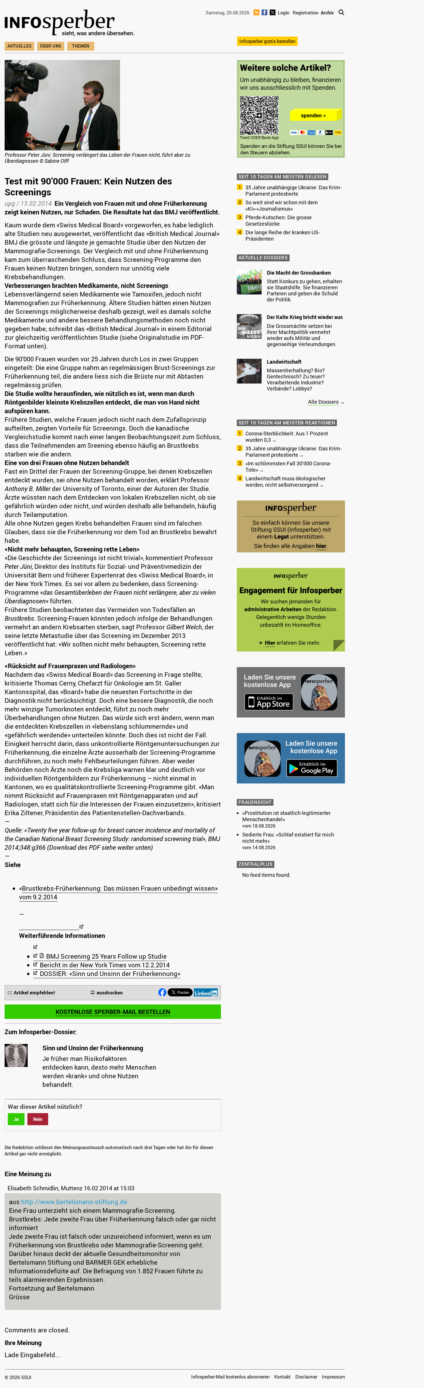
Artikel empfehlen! (34, 992)
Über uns (50, 46)
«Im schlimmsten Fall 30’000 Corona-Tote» (288, 466)
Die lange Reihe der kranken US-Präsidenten (282, 235)
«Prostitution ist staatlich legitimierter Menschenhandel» (286, 816)
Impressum (333, 1377)
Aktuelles (19, 46)
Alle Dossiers (323, 401)
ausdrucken (110, 992)
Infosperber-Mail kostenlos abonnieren (230, 1377)
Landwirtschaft (284, 361)
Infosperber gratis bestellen (267, 41)
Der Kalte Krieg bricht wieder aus (305, 317)
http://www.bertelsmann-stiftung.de (74, 1202)
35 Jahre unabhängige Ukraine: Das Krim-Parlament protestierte (293, 190)
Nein (37, 1119)
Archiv (327, 13)
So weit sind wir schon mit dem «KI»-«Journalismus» (281, 205)
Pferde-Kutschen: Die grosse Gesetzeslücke (278, 220)
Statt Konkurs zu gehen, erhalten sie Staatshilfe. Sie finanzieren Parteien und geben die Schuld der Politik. (304, 290)
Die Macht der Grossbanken (299, 272)
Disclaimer (306, 1377)
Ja (16, 1119)
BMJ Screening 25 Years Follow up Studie (106, 956)
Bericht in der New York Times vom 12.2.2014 (105, 965)
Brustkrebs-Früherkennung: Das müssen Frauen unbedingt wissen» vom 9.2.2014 (118, 892)
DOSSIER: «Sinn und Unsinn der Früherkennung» (110, 973)
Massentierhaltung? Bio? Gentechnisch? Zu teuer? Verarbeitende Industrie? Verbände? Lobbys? (296, 379)
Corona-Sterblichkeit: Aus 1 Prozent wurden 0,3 (286, 436)
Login (283, 13)
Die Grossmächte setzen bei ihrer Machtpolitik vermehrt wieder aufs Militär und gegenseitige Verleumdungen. (302, 335)
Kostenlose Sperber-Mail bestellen (113, 1012)
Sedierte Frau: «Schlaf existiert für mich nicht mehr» (288, 837)
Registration (305, 13)
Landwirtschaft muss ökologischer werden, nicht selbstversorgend (285, 481)
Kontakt (282, 1377)
